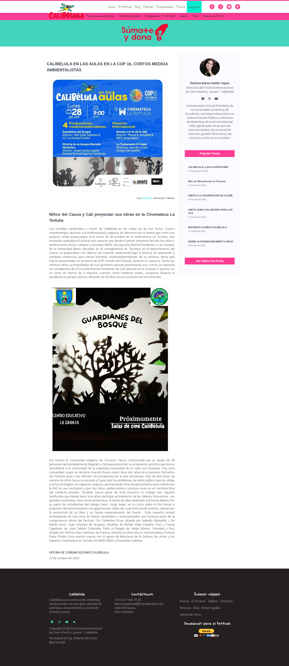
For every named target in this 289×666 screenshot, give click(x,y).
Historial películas (130, 15)
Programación (165, 6)
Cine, (139, 198)
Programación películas (100, 15)
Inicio (111, 6)
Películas (227, 601)
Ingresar (194, 6)
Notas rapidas (211, 608)
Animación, (159, 198)
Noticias (185, 608)
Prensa (181, 6)
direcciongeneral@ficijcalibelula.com (139, 604)
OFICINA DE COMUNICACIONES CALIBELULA (79, 552)
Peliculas (148, 6)
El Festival (125, 6)
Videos (184, 15)
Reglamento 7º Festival (160, 15)
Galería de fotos (213, 15)
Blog (137, 6)
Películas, (147, 198)
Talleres (170, 198)
